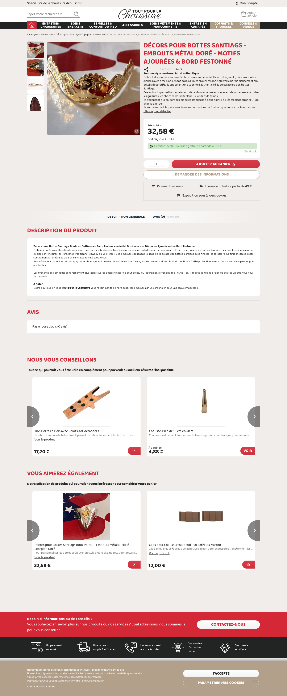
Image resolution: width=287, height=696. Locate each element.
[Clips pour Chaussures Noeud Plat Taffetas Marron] (201, 516)
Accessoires (132, 25)
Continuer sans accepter (41, 687)
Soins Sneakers (75, 25)
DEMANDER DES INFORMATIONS (202, 174)
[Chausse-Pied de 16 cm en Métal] (201, 403)
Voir (248, 451)
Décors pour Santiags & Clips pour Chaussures (81, 35)
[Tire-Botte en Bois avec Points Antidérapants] (86, 403)
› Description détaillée (157, 111)
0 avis (178, 69)
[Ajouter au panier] (134, 451)
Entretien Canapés (198, 25)
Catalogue (32, 35)
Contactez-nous (228, 624)
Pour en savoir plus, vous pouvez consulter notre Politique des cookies (65, 681)
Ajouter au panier (213, 164)
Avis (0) (159, 217)
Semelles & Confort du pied (103, 25)
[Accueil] (140, 14)
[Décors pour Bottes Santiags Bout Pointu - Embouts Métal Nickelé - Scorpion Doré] (86, 516)
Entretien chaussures (51, 25)
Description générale (126, 217)
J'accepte (221, 673)
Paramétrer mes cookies (221, 683)
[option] (35, 50)
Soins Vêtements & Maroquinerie (165, 25)
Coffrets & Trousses (224, 25)
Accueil (32, 25)
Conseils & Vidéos (248, 25)
